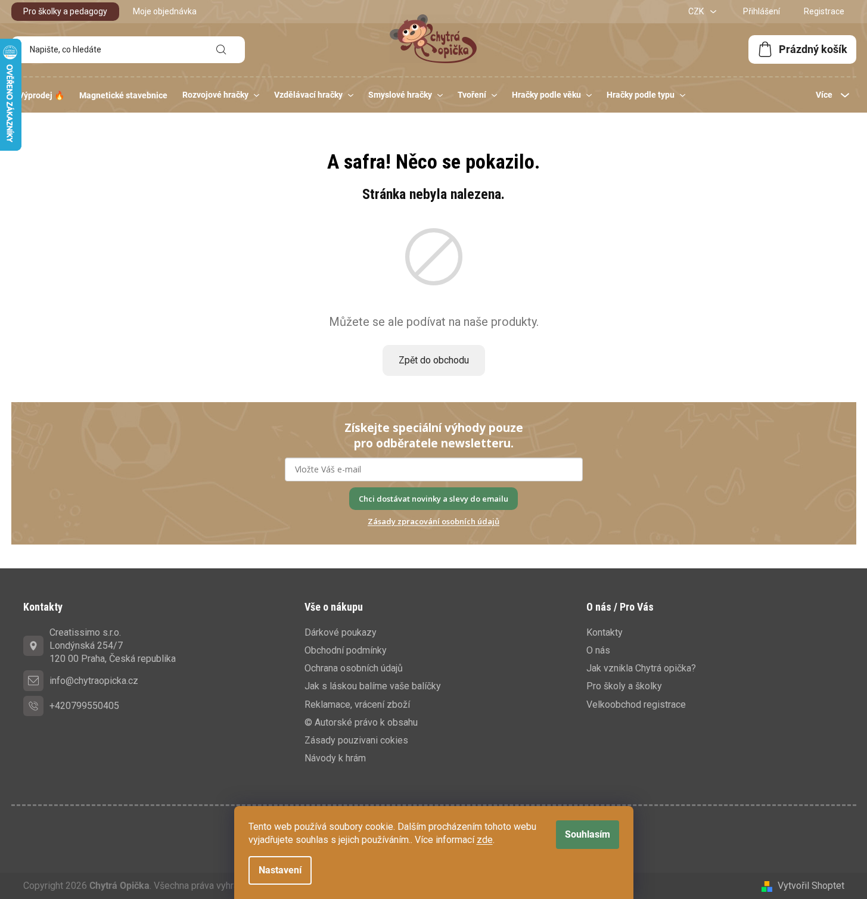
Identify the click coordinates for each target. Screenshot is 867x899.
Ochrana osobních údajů (353, 668)
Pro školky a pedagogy (65, 11)
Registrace (824, 11)
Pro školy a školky (624, 686)
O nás (598, 650)
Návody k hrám (335, 758)
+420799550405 (84, 705)
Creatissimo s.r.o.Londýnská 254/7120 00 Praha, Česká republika (112, 645)
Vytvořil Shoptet (811, 885)
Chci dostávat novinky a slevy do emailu (433, 498)
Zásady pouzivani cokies (356, 740)
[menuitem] (41, 95)
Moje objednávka (165, 11)
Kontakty (604, 632)
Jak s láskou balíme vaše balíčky (372, 686)
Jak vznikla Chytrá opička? (641, 668)
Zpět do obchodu (434, 360)
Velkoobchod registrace (636, 704)
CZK (697, 11)
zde (485, 839)
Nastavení (280, 870)
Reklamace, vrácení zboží (357, 704)
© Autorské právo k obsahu (361, 722)
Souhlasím (587, 834)
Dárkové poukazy (340, 632)
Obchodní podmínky (345, 650)
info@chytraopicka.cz (93, 680)
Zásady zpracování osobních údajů (433, 521)
